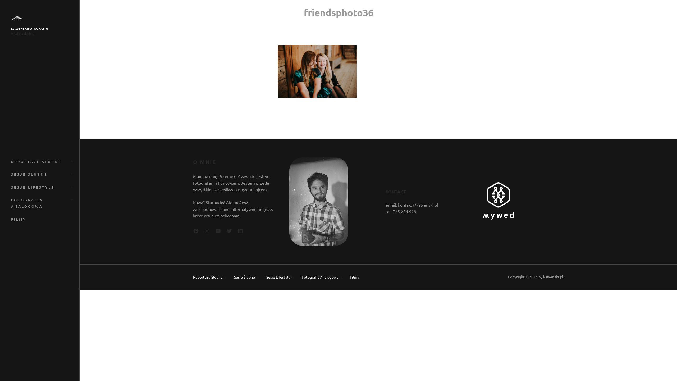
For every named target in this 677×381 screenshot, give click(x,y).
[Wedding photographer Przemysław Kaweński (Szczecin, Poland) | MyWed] (498, 217)
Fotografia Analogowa (27, 203)
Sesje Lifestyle (32, 187)
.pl (561, 276)
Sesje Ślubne (29, 174)
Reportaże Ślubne (36, 161)
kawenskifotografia (29, 28)
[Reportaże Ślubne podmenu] (71, 161)
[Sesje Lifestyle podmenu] (71, 186)
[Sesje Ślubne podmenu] (71, 173)
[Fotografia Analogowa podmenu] (71, 199)
